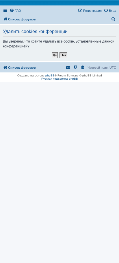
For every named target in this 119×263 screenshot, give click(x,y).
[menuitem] (15, 10)
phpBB (50, 75)
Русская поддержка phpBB (59, 78)
